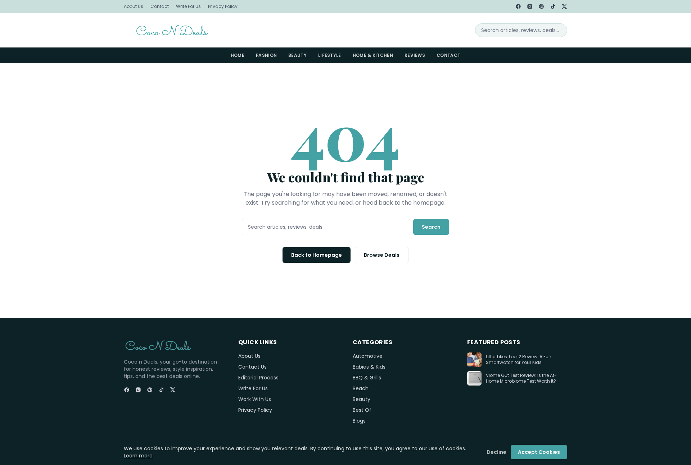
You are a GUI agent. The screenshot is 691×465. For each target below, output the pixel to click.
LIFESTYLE (329, 55)
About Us (133, 6)
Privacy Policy (223, 6)
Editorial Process (258, 377)
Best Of (362, 410)
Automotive (368, 356)
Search (431, 227)
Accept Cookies (539, 452)
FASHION (266, 55)
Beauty (361, 399)
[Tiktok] (553, 6)
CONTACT (448, 55)
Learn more (138, 455)
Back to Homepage (316, 255)
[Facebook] (518, 6)
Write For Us (188, 6)
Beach (361, 388)
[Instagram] (530, 6)
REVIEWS (415, 55)
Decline (496, 452)
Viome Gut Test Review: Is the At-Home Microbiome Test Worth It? (521, 378)
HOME (237, 55)
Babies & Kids (369, 366)
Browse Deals (381, 255)
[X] (564, 6)
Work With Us (254, 399)
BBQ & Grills (367, 377)
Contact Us (252, 366)
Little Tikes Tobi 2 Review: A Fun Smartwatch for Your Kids (518, 360)
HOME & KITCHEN (373, 55)
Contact (159, 6)
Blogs (359, 420)
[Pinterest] (541, 6)
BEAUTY (297, 55)
